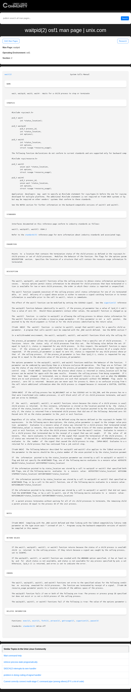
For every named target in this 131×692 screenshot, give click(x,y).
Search (125, 18)
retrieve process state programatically (20, 662)
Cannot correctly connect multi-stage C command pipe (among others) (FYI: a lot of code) (44, 681)
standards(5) (31, 235)
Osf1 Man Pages (11, 41)
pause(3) (95, 621)
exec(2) (26, 621)
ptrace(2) (55, 621)
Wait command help (13, 656)
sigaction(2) (110, 303)
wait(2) (8, 74)
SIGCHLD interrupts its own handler (20, 668)
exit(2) (35, 621)
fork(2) (45, 621)
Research (123, 41)
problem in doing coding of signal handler (22, 675)
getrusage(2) (68, 621)
